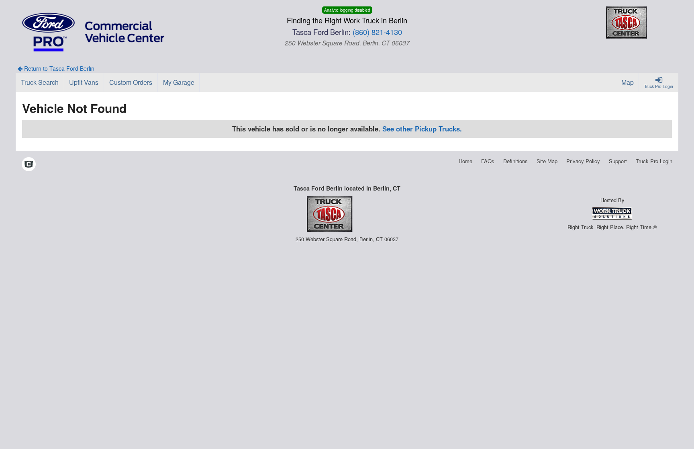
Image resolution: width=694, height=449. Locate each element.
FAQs (487, 161)
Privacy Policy (583, 161)
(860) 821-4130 (377, 32)
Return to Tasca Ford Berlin (58, 68)
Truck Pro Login (654, 161)
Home (465, 161)
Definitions (515, 161)
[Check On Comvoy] (29, 165)
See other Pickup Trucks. (422, 128)
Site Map (547, 161)
